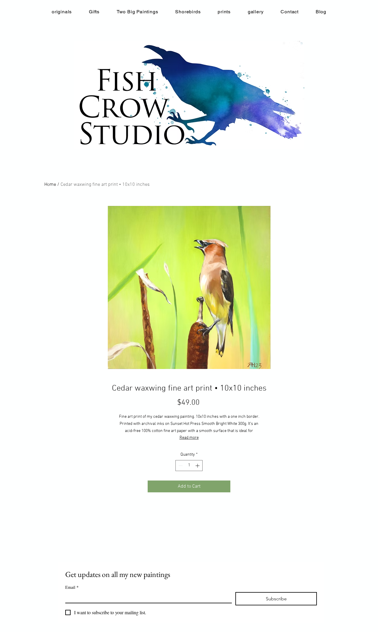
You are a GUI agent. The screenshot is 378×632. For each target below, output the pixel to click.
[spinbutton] (189, 465)
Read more (189, 437)
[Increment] (198, 465)
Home (50, 185)
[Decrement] (180, 465)
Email (72, 587)
